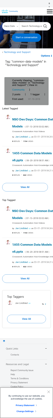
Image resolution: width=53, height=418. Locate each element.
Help (13, 375)
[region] (26, 402)
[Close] (48, 391)
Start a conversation (26, 37)
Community (18, 90)
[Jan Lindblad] (20, 305)
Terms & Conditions (20, 379)
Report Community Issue (22, 370)
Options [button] (45, 56)
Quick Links (12, 349)
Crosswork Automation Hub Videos (28, 132)
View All (25, 187)
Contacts (15, 355)
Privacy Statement (25, 405)
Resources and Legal (17, 364)
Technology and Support (17, 52)
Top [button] (4, 341)
